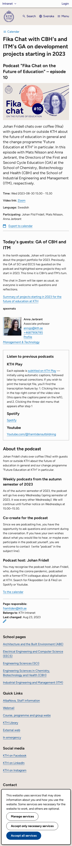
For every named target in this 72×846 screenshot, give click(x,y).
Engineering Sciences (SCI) (21, 663)
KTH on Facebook (14, 755)
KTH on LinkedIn (14, 763)
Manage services (22, 816)
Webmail (8, 708)
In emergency (12, 737)
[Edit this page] (4, 621)
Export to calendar (20, 226)
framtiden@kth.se (15, 608)
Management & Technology (21, 342)
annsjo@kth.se (33, 328)
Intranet (7, 3)
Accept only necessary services (32, 826)
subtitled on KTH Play (42, 370)
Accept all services (24, 835)
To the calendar (13, 592)
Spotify (11, 420)
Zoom (21, 200)
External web (11, 730)
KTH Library (10, 722)
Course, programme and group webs (27, 715)
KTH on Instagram (14, 770)
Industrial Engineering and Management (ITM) (33, 682)
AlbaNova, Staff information (21, 700)
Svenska (48, 16)
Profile (28, 337)
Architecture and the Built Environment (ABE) (33, 644)
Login (65, 3)
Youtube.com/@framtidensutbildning (31, 434)
